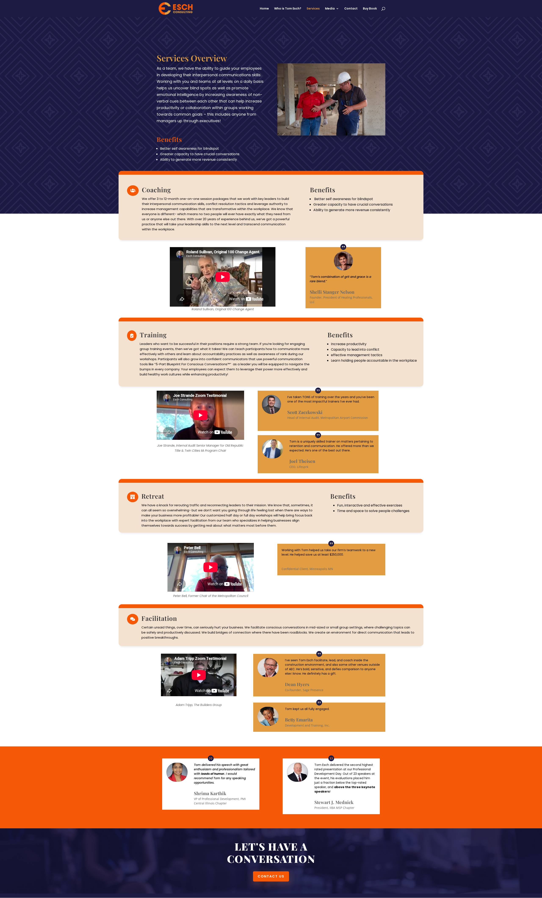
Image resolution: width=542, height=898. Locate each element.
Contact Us (271, 876)
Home (264, 9)
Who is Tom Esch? (287, 9)
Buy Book (370, 9)
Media (330, 9)
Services (313, 9)
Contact (351, 9)
